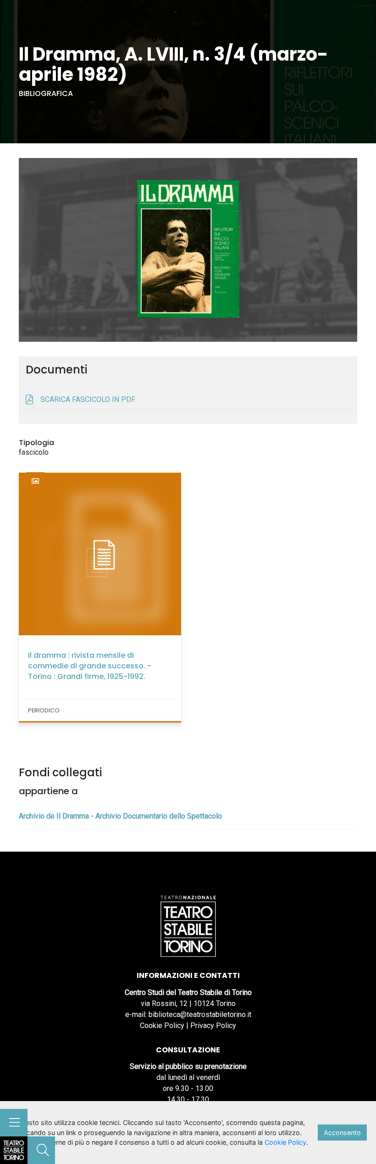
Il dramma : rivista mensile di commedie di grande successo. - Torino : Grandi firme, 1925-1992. (89, 666)
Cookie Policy (162, 1025)
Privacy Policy (213, 1025)
